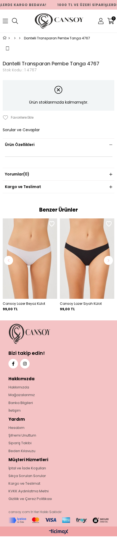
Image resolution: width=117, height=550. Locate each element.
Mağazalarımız (21, 395)
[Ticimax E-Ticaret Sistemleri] (58, 532)
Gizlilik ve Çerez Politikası (30, 498)
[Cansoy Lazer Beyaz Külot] (30, 258)
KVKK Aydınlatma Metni (28, 491)
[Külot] (19, 38)
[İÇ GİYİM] (15, 38)
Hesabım (16, 427)
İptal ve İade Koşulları (27, 468)
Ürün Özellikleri (20, 144)
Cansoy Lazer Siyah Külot (81, 303)
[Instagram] (25, 363)
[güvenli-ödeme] (58, 520)
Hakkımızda (18, 387)
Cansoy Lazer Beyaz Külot (24, 303)
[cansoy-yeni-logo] (41, 334)
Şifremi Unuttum (22, 435)
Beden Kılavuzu (21, 451)
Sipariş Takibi (20, 443)
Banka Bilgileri (20, 402)
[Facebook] (13, 363)
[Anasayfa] (9, 38)
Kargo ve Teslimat (23, 186)
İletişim (14, 410)
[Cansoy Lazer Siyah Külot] (87, 258)
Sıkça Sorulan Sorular (27, 475)
